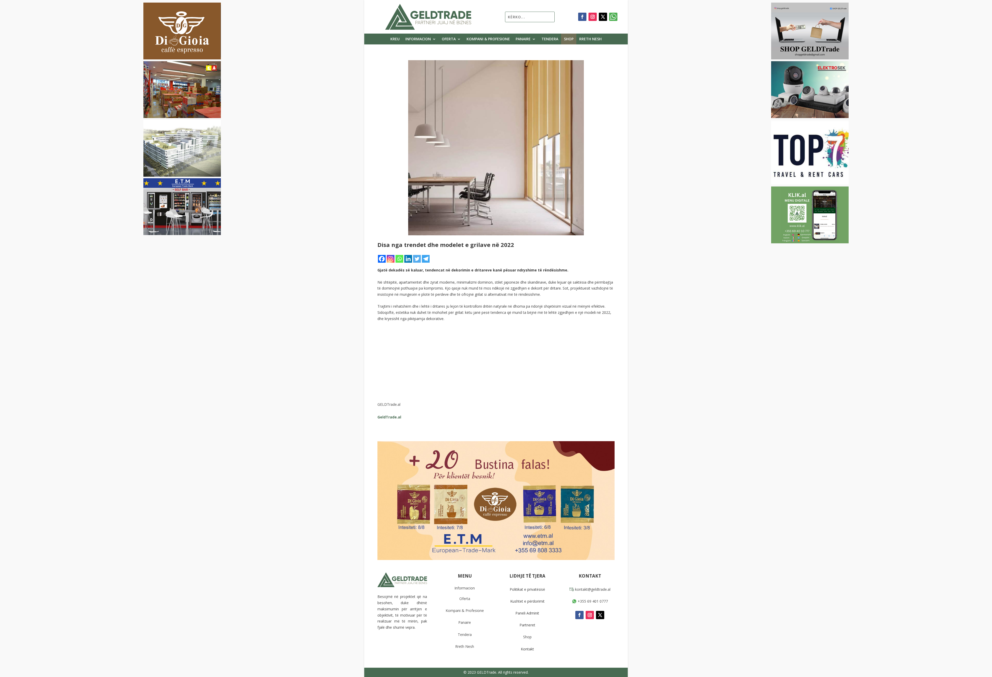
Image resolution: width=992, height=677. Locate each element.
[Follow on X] (603, 17)
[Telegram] (426, 259)
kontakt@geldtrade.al (592, 589)
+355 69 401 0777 (592, 601)
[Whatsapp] (399, 259)
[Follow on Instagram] (592, 17)
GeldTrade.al (389, 417)
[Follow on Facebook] (582, 17)
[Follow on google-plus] (613, 17)
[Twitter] (417, 259)
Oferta (449, 39)
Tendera (549, 39)
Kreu (395, 39)
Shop (569, 39)
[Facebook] (382, 259)
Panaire (523, 39)
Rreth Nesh (590, 39)
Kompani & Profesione (488, 39)
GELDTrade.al (388, 404)
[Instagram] (390, 259)
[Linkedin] (408, 259)
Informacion (418, 39)
